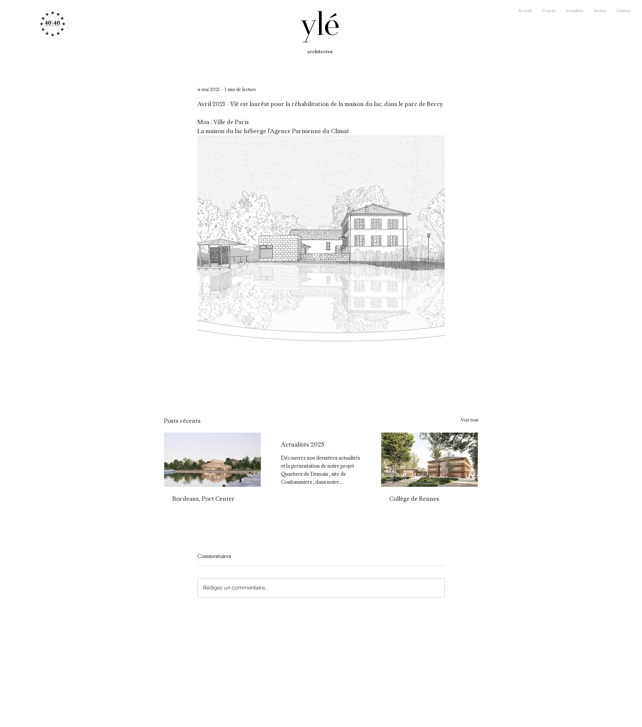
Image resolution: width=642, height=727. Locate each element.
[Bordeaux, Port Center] (212, 460)
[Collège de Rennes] (429, 460)
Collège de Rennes (414, 499)
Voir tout (469, 420)
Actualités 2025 (302, 445)
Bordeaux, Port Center (203, 499)
